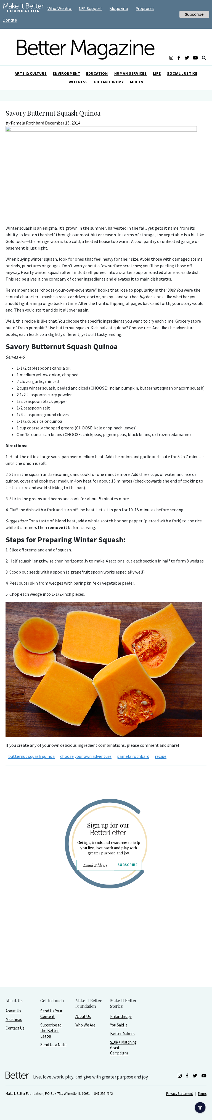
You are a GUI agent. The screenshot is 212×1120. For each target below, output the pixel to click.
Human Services (130, 73)
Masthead (14, 1019)
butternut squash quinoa (31, 756)
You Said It (118, 1025)
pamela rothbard (133, 756)
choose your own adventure (86, 756)
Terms (202, 1093)
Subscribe (127, 864)
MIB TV (136, 81)
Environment (66, 73)
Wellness (78, 81)
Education (97, 73)
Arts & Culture (31, 73)
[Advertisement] (106, 952)
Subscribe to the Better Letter (51, 1030)
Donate (10, 20)
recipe (160, 756)
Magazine (119, 8)
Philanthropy (109, 81)
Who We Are (85, 1025)
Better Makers (122, 1033)
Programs (145, 8)
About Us (13, 1010)
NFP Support (90, 8)
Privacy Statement (179, 1093)
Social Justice (182, 73)
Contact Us (15, 1028)
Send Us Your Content (51, 1013)
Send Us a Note (53, 1044)
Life (157, 73)
